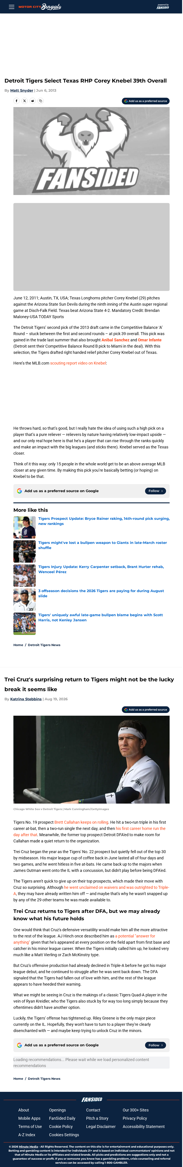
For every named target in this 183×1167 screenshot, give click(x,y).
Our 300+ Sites (136, 1110)
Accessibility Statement (144, 1126)
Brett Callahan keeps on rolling (81, 822)
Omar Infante (150, 340)
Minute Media (28, 1146)
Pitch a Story (97, 1118)
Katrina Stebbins (26, 699)
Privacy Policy (135, 1118)
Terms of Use (30, 1126)
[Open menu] (11, 6)
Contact (93, 1110)
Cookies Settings (64, 1134)
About (23, 1110)
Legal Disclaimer (101, 1126)
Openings (57, 1110)
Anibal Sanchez (115, 340)
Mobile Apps (29, 1118)
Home (18, 645)
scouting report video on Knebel (78, 363)
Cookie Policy (61, 1126)
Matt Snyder (21, 90)
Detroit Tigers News (44, 645)
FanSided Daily (62, 1118)
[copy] (40, 101)
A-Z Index (26, 1134)
